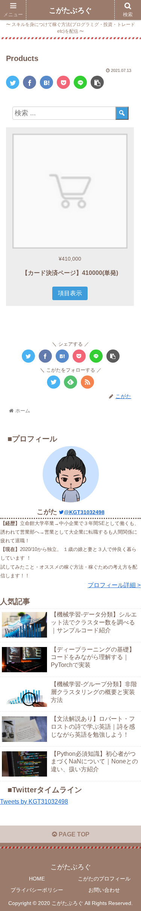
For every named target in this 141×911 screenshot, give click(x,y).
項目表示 (70, 293)
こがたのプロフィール (104, 879)
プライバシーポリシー (37, 890)
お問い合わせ (104, 890)
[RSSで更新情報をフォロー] (87, 382)
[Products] (46, 82)
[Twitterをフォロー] (53, 382)
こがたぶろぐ (70, 10)
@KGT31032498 (84, 512)
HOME (37, 879)
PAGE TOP (73, 834)
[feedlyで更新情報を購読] (70, 382)
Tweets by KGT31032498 (34, 801)
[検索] (122, 113)
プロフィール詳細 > (114, 585)
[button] (126, 715)
